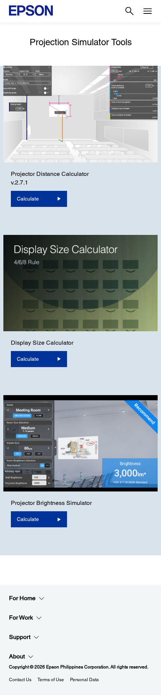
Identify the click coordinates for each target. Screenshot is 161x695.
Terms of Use (50, 679)
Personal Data (84, 679)
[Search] (130, 11)
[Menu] (148, 11)
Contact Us (20, 679)
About (17, 656)
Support (19, 636)
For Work (21, 617)
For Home (22, 598)
